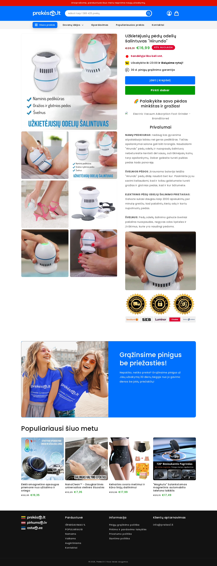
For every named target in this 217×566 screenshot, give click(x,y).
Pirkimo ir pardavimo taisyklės (128, 529)
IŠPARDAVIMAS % (75, 525)
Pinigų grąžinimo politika (124, 525)
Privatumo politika (120, 533)
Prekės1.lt (100, 562)
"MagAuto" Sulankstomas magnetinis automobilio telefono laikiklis (170, 487)
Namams (70, 533)
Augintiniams (73, 543)
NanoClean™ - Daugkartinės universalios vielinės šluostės (85, 486)
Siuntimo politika (119, 538)
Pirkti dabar (160, 90)
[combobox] (108, 13)
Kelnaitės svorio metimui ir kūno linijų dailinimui (127, 486)
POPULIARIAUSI (74, 529)
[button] (45, 25)
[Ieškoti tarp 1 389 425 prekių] (148, 13)
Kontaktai (71, 547)
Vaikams (70, 538)
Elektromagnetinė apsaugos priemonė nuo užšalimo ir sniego (40, 487)
